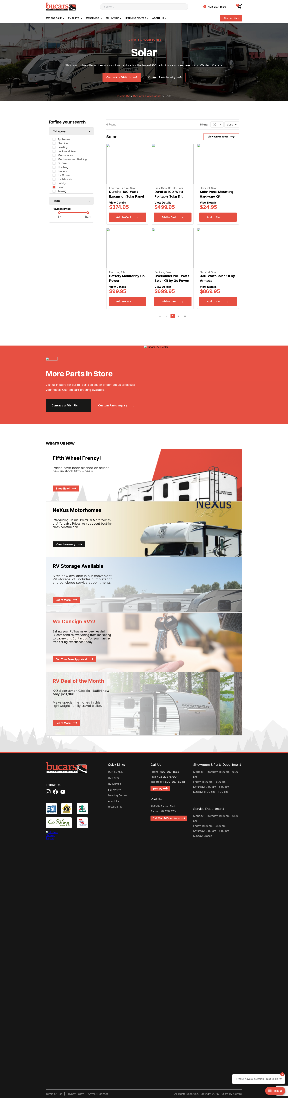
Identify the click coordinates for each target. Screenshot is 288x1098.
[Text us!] (275, 1091)
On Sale (62, 163)
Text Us (157, 788)
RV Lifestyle (65, 179)
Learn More (63, 600)
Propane (63, 171)
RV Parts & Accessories (147, 96)
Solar (61, 187)
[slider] (59, 212)
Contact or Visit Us (119, 77)
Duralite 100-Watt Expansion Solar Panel (126, 194)
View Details (117, 202)
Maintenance (65, 155)
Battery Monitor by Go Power (127, 278)
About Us (158, 18)
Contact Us (230, 18)
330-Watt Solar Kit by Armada (217, 278)
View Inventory (66, 544)
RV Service (93, 18)
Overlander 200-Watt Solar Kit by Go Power (171, 278)
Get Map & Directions (166, 818)
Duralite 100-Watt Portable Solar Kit (168, 194)
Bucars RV (123, 96)
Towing (62, 191)
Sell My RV (112, 18)
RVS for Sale (115, 772)
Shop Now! (63, 488)
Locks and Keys (67, 151)
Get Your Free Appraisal (71, 659)
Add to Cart (123, 217)
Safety (62, 183)
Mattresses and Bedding (72, 159)
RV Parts (74, 18)
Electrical (63, 143)
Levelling (63, 147)
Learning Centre (135, 18)
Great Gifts (160, 188)
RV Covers (64, 175)
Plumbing (63, 167)
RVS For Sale (54, 18)
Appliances (64, 139)
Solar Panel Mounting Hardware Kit (216, 194)
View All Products (218, 136)
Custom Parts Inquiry (162, 77)
